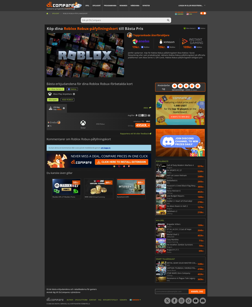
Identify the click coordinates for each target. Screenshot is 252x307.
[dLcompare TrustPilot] (188, 301)
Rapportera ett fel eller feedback (134, 133)
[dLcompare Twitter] (166, 301)
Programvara (110, 5)
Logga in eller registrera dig (191, 5)
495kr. (142, 125)
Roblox (73, 89)
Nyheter (146, 5)
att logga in (106, 148)
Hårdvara (135, 5)
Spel (87, 5)
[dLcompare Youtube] (195, 301)
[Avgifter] (142, 115)
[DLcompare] (55, 299)
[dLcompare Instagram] (181, 301)
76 (50, 126)
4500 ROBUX (67, 99)
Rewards (123, 5)
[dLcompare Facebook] (173, 301)
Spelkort (97, 5)
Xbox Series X (57, 89)
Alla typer (53, 99)
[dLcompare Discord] (202, 301)
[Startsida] (47, 13)
